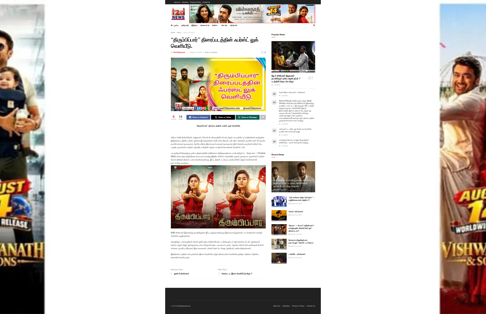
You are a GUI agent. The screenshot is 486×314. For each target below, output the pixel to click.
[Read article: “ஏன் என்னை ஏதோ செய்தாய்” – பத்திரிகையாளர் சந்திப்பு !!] (279, 201)
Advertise (185, 2)
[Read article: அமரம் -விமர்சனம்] (279, 215)
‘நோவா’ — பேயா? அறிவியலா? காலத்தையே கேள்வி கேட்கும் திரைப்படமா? (301, 228)
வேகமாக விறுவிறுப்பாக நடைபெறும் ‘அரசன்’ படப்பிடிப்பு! (301, 241)
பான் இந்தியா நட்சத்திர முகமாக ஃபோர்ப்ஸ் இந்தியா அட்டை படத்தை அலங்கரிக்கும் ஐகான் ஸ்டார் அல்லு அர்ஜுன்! (292, 183)
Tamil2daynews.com (183, 306)
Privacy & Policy (195, 2)
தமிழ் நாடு (185, 25)
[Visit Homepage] (178, 13)
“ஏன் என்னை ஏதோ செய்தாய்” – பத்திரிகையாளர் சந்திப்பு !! (302, 198)
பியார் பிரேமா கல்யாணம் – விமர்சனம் (292, 92)
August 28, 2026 (280, 190)
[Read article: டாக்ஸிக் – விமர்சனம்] (279, 258)
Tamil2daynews (179, 52)
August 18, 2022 (196, 52)
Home (173, 32)
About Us (177, 2)
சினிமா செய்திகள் (189, 32)
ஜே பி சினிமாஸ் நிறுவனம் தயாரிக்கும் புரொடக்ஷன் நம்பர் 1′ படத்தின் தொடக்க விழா (286, 78)
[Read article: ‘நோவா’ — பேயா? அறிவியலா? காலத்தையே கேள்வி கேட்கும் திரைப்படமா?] (279, 229)
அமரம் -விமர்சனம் (296, 211)
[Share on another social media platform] (263, 117)
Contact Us (206, 2)
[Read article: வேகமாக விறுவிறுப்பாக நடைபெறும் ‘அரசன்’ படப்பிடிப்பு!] (279, 244)
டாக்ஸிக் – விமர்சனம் (297, 254)
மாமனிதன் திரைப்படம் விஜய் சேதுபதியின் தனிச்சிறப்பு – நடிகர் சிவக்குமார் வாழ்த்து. (294, 141)
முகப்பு (176, 25)
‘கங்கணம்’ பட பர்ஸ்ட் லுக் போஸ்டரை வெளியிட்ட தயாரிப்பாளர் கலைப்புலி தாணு (295, 130)
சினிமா (179, 32)
